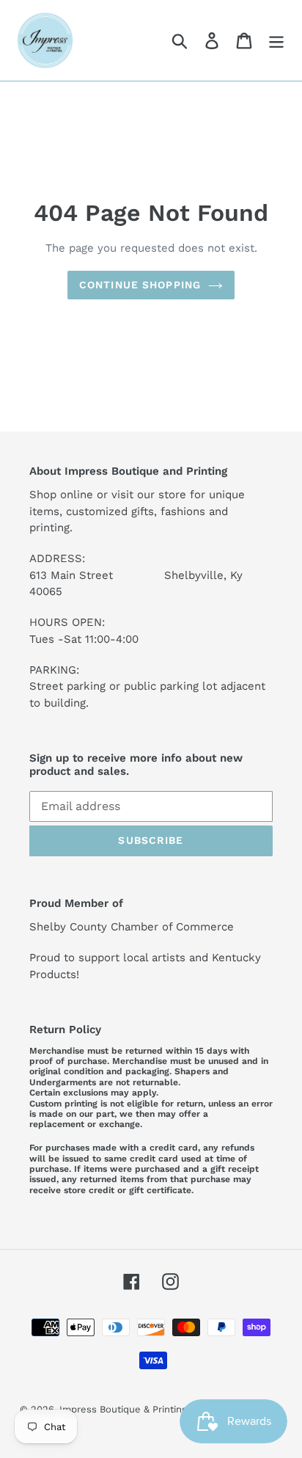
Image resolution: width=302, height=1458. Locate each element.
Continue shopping (140, 285)
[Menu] (276, 40)
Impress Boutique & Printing (123, 1409)
